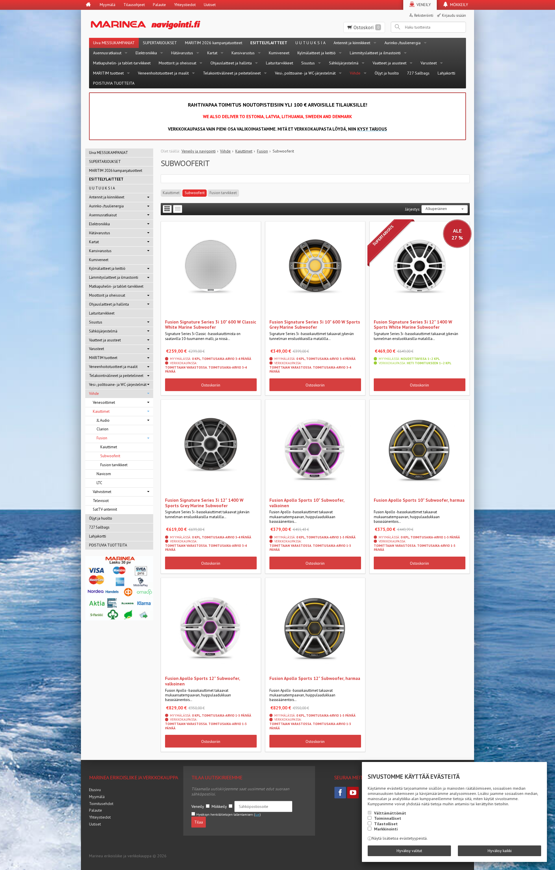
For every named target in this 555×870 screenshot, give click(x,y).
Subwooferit (195, 192)
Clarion (102, 429)
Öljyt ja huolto (387, 73)
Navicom (104, 473)
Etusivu (95, 789)
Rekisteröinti (423, 15)
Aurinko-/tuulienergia (402, 42)
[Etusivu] (88, 5)
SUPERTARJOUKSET (160, 42)
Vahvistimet (102, 491)
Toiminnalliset (387, 818)
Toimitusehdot (101, 803)
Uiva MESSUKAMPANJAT (114, 42)
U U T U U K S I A (310, 42)
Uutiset (210, 4)
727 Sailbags (418, 73)
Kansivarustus (243, 52)
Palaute (159, 4)
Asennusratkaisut (107, 52)
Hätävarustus (182, 52)
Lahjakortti (446, 73)
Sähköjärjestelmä (343, 63)
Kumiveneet (279, 52)
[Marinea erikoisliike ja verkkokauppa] (174, 24)
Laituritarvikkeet (279, 63)
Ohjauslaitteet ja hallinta (231, 63)
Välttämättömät (390, 813)
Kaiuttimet (171, 192)
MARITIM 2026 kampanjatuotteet (213, 42)
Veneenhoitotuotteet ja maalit (163, 73)
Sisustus (308, 63)
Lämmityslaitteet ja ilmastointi (375, 52)
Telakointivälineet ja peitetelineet (232, 73)
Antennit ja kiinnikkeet (352, 42)
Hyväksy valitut (409, 850)
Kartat (212, 52)
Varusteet (429, 63)
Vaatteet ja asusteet (389, 63)
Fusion (102, 438)
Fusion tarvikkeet (223, 192)
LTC (99, 482)
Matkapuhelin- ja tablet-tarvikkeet (122, 63)
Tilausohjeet (134, 4)
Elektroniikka (146, 52)
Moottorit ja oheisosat (177, 63)
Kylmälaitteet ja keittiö (316, 52)
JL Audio (103, 420)
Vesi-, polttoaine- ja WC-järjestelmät (305, 73)
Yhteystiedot (185, 4)
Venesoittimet (104, 402)
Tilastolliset (386, 823)
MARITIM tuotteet (108, 73)
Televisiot (101, 500)
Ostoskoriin (210, 385)
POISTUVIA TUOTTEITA (113, 83)
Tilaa (198, 822)
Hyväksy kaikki (500, 850)
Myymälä (107, 4)
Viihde (355, 73)
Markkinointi (386, 829)
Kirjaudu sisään (454, 15)
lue (257, 815)
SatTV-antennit (105, 509)
